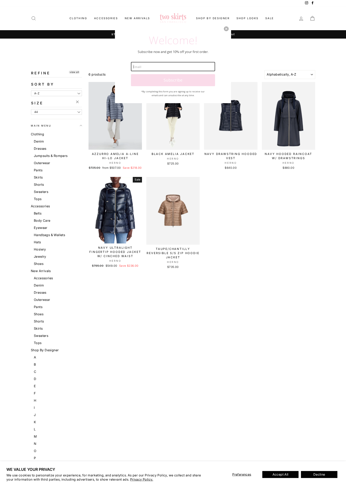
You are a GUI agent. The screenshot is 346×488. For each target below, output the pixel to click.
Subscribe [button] (173, 80)
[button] (226, 28)
